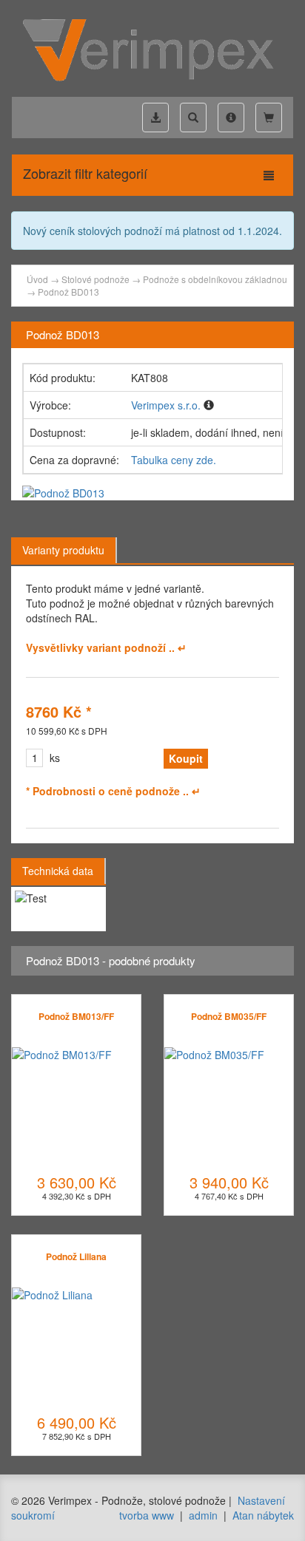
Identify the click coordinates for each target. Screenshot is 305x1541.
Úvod (37, 279)
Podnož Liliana (76, 1256)
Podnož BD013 (68, 291)
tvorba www (146, 1515)
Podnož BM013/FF (76, 1016)
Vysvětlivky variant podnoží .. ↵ (106, 647)
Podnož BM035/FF (229, 1016)
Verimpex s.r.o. (166, 405)
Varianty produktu (63, 549)
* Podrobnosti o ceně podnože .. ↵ (113, 790)
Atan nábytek (263, 1515)
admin (203, 1515)
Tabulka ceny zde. (173, 459)
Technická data (57, 870)
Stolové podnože (95, 279)
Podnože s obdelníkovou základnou (215, 279)
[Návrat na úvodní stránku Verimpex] (152, 50)
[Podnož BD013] (152, 493)
